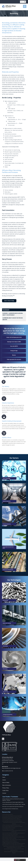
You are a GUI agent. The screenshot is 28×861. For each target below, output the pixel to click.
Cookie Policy (5, 790)
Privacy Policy (5, 788)
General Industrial (6, 501)
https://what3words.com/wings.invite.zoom (11, 768)
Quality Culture (6, 437)
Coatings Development (7, 714)
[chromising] (14, 628)
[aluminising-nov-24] (14, 583)
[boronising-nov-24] (14, 651)
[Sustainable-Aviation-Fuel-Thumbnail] (14, 529)
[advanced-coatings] (14, 606)
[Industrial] (14, 484)
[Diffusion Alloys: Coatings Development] (14, 697)
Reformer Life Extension (8, 569)
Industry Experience (8, 403)
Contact (4, 793)
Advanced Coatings (7, 623)
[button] (24, 6)
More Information (6, 785)
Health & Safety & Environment (11, 421)
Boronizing (5, 669)
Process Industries (7, 524)
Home (3, 777)
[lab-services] (14, 674)
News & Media (5, 782)
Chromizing (5, 646)
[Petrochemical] (14, 506)
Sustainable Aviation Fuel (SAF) (8, 547)
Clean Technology (6, 478)
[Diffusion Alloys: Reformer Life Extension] (14, 552)
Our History (5, 386)
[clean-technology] (14, 461)
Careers (4, 780)
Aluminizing (5, 600)
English (18, 859)
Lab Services (5, 691)
